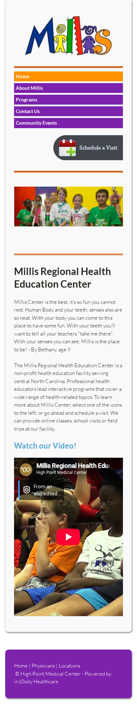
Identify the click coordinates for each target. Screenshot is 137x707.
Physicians (44, 665)
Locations (69, 665)
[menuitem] (68, 76)
